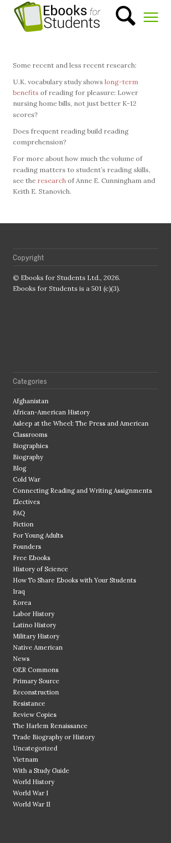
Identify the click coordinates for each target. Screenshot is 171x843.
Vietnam (25, 759)
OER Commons (36, 670)
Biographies (30, 446)
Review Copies (34, 715)
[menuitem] (121, 16)
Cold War (26, 479)
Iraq (19, 591)
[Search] (121, 16)
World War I (30, 793)
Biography (28, 457)
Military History (36, 636)
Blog (19, 468)
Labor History (33, 614)
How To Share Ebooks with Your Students (74, 580)
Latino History (34, 625)
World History (33, 782)
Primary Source (36, 681)
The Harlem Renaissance (50, 726)
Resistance (29, 703)
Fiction (23, 524)
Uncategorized (35, 748)
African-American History (51, 412)
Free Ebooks (31, 558)
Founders (27, 547)
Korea (22, 603)
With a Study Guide (41, 771)
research (51, 180)
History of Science (40, 569)
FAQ (19, 513)
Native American (38, 647)
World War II (31, 804)
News (21, 659)
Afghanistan (31, 401)
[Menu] (146, 16)
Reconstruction (36, 692)
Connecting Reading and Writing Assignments (82, 491)
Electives (26, 502)
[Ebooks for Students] (71, 16)
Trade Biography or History (54, 737)
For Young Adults (38, 535)
